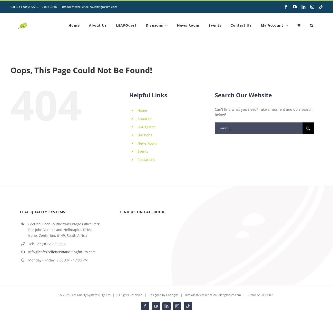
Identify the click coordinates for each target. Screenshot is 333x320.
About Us (144, 118)
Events (142, 151)
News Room (147, 143)
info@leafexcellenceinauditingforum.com (89, 7)
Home (142, 110)
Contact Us (146, 159)
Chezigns (172, 295)
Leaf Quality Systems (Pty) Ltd (90, 295)
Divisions (144, 135)
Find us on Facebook (142, 212)
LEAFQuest (146, 127)
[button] (311, 25)
